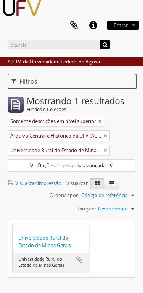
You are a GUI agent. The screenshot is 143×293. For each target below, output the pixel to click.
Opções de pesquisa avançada (71, 165)
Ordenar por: (64, 195)
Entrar (121, 25)
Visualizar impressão (37, 183)
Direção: (86, 208)
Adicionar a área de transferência (79, 260)
